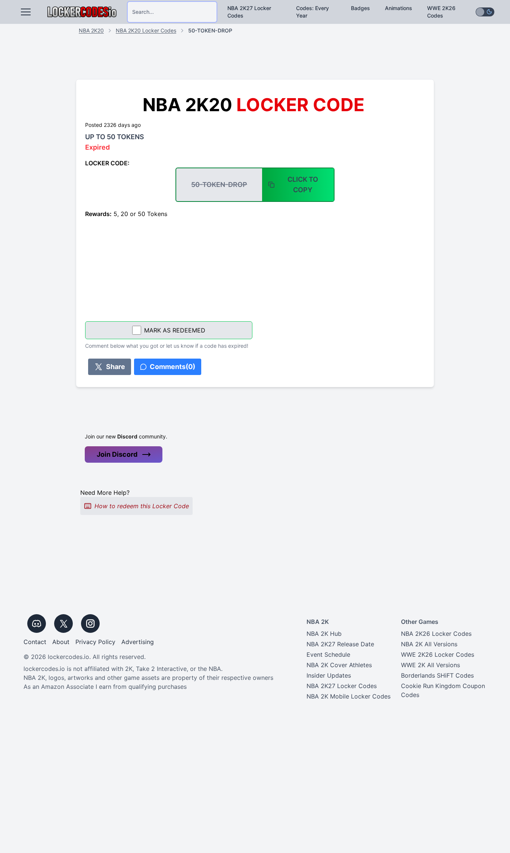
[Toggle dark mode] (485, 12)
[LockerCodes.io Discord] (36, 623)
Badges (360, 8)
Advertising (137, 642)
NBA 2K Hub (324, 633)
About (60, 642)
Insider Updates (329, 675)
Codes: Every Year (312, 12)
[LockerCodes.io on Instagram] (90, 623)
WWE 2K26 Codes (441, 12)
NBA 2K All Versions (429, 644)
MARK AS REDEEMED (174, 330)
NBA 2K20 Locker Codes (146, 30)
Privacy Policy (95, 642)
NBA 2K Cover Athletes (339, 665)
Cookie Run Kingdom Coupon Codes (443, 690)
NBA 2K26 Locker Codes (436, 633)
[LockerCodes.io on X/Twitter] (63, 623)
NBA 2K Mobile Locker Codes (349, 696)
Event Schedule (328, 654)
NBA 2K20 (91, 30)
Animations (398, 8)
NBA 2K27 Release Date (340, 644)
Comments (172, 367)
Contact (35, 642)
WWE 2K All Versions (430, 665)
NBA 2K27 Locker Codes (249, 12)
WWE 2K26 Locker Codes (437, 654)
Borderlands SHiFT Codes (437, 675)
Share (115, 367)
